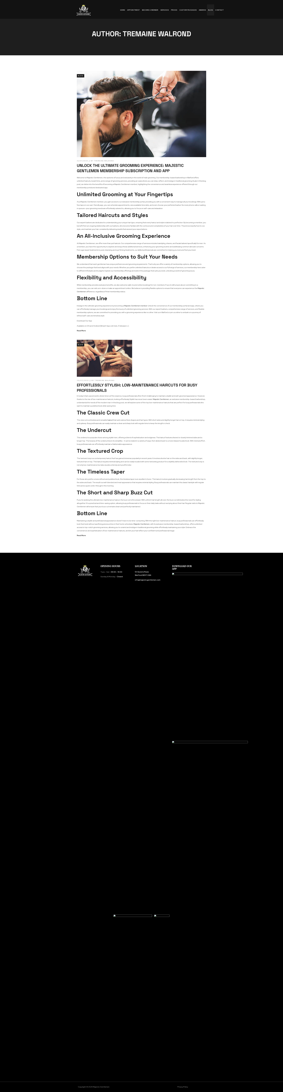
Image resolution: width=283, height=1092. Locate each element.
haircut (110, 420)
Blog (80, 76)
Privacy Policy (182, 1087)
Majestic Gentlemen (161, 399)
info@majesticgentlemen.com (147, 580)
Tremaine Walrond (104, 161)
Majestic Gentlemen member (135, 306)
